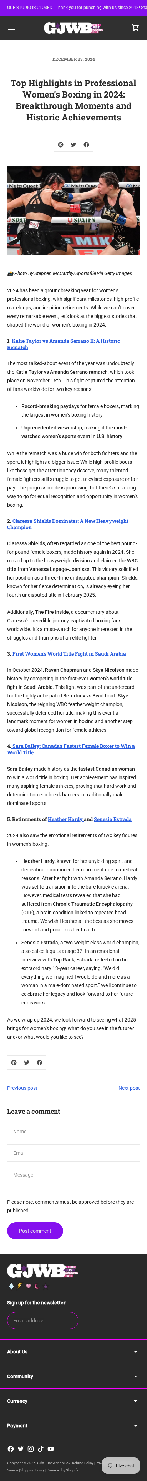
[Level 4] (37, 1286)
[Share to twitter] (73, 145)
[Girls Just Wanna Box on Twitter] (20, 1448)
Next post (129, 1088)
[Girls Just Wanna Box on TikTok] (40, 1448)
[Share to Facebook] (86, 145)
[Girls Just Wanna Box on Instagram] (30, 1448)
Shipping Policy (32, 1470)
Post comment (35, 1231)
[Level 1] (11, 1286)
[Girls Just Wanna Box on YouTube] (50, 1448)
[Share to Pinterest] (60, 145)
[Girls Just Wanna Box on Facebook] (10, 1448)
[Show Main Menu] (11, 28)
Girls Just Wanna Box (53, 1463)
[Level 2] (20, 1286)
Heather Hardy (66, 819)
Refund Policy (82, 1463)
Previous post (22, 1088)
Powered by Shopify (62, 1470)
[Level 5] (45, 1286)
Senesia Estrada (113, 819)
